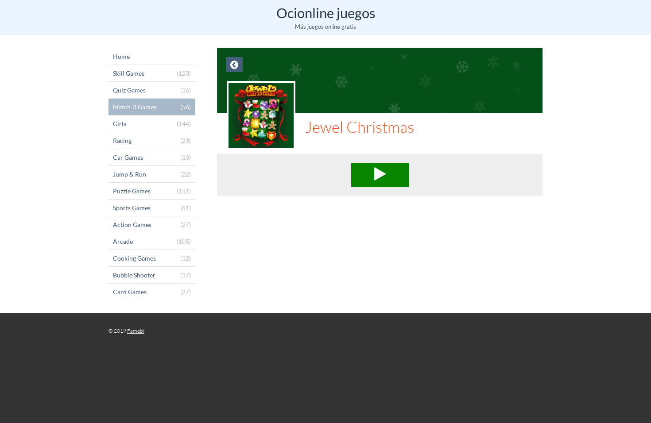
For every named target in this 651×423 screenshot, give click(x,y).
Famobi (135, 330)
